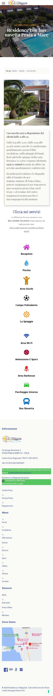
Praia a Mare (7, 607)
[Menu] (3, 3)
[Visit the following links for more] (6, 670)
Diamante (6, 603)
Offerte (5, 574)
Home (4, 522)
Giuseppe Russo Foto (16, 691)
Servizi (4, 543)
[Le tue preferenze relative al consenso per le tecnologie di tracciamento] (48, 691)
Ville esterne (7, 538)
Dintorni (5, 550)
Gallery (4, 566)
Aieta (4, 595)
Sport (4, 558)
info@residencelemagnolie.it (20, 473)
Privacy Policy (7, 498)
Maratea (5, 615)
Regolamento (7, 506)
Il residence (6, 530)
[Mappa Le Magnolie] (26, 644)
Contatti (5, 581)
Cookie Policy (7, 490)
